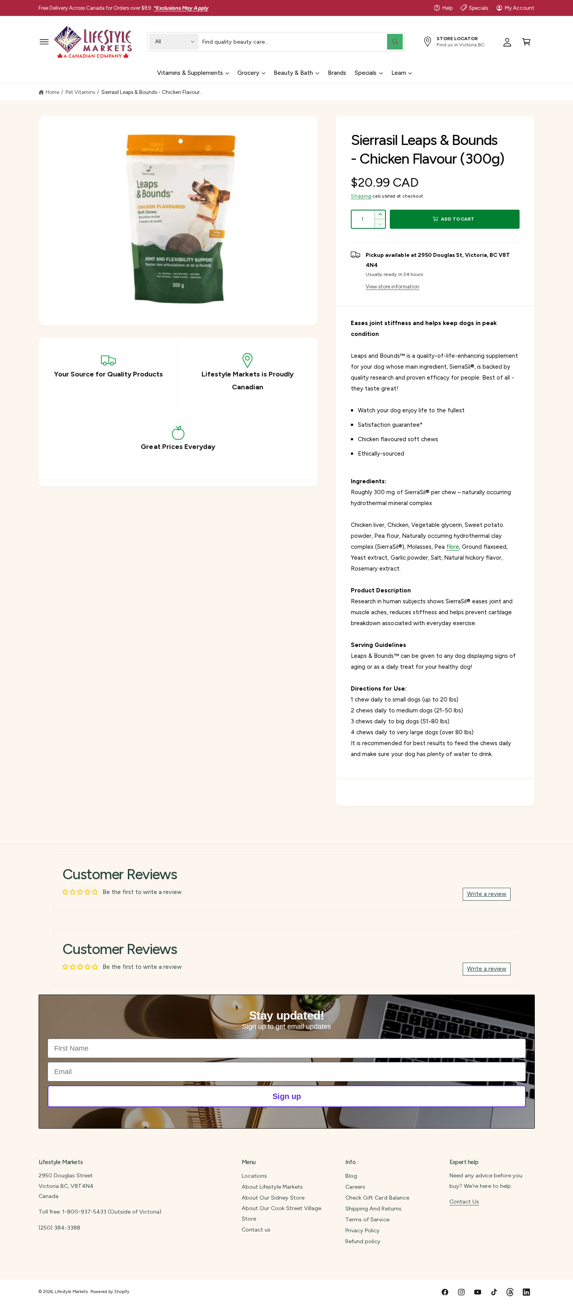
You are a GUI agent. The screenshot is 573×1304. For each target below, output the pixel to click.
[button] (44, 41)
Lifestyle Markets (71, 1291)
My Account (519, 8)
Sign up (286, 1096)
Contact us (256, 1229)
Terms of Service (367, 1219)
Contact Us (464, 1201)
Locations (254, 1175)
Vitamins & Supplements (190, 72)
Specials (478, 8)
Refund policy (362, 1241)
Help (447, 8)
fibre (452, 546)
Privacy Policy (362, 1230)
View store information (392, 286)
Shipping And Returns (373, 1208)
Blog (351, 1175)
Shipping (361, 196)
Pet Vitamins (80, 92)
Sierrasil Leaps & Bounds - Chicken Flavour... (152, 92)
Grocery (248, 72)
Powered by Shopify (109, 1291)
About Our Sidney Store (273, 1197)
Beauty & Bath (293, 72)
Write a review (486, 894)
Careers (355, 1186)
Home (52, 92)
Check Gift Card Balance (377, 1197)
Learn (398, 72)
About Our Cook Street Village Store (281, 1213)
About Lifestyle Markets (272, 1186)
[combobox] (302, 41)
